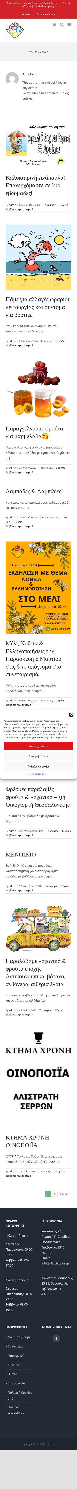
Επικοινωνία (16, 1383)
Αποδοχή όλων (38, 745)
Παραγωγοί (51, 886)
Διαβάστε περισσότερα (18, 209)
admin (12, 205)
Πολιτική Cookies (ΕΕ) (20, 1395)
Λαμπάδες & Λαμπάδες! (34, 491)
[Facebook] (56, 1338)
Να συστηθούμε (19, 1337)
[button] (71, 715)
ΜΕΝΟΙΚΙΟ (21, 854)
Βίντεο (12, 1374)
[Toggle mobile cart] (54, 25)
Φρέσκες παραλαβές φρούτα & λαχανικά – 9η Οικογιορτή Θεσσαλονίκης (38, 797)
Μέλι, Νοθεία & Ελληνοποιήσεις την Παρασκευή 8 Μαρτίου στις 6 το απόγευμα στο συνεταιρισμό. (33, 659)
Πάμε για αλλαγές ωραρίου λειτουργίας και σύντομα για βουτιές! (38, 307)
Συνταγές (14, 1365)
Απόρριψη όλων (38, 756)
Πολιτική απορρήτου (16, 1410)
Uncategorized (50, 517)
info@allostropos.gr (44, 6)
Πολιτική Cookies (37, 773)
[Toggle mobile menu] (69, 25)
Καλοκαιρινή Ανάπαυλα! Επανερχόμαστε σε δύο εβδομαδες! (35, 185)
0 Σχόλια (63, 205)
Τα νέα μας (50, 205)
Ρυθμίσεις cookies (38, 766)
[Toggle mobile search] (62, 25)
